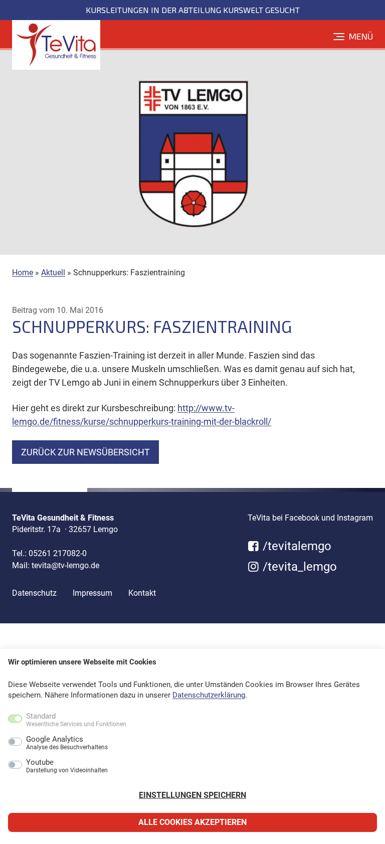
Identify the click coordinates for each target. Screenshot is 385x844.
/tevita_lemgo (298, 567)
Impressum (92, 593)
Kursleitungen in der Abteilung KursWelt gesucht (193, 10)
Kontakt (142, 593)
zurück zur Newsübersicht (85, 452)
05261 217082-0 (58, 553)
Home (22, 272)
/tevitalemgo (295, 546)
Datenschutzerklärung (208, 695)
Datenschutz (34, 593)
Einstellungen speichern (192, 795)
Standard (76, 720)
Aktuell (53, 272)
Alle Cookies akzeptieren (192, 822)
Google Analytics (67, 743)
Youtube (67, 766)
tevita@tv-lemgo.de (65, 565)
